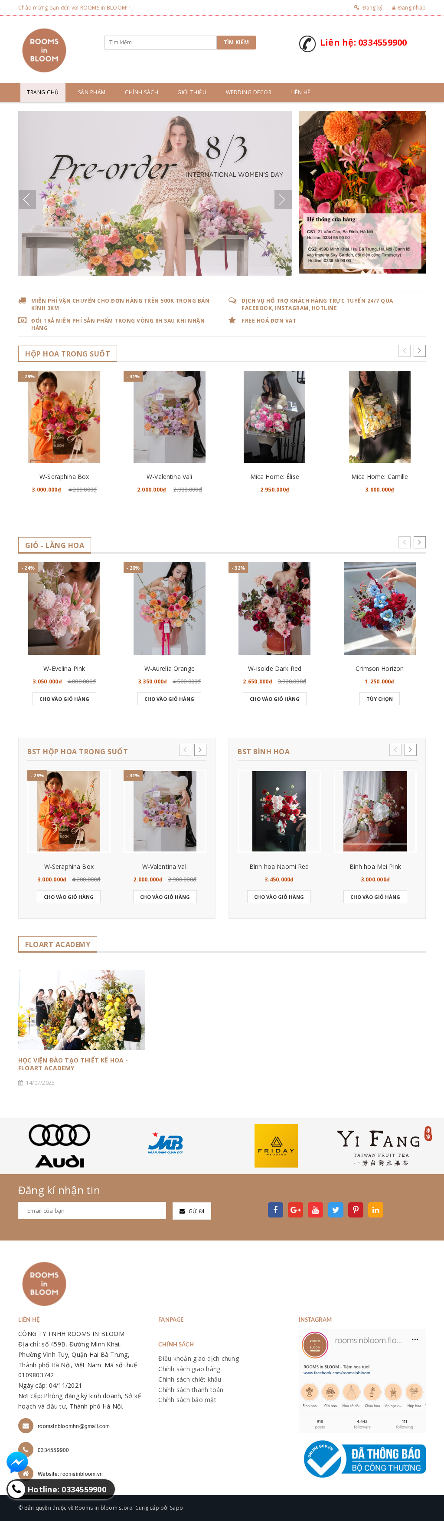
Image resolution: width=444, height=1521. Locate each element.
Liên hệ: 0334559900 (363, 42)
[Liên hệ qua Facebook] (17, 1462)
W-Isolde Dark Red (274, 668)
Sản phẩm (92, 92)
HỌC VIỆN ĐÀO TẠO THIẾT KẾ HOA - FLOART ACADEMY (73, 1064)
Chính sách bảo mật (187, 1400)
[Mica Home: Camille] (380, 417)
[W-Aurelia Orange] (170, 608)
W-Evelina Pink (64, 668)
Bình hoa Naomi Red (279, 866)
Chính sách (141, 92)
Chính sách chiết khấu (189, 1379)
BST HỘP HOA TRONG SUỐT (77, 752)
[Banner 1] (362, 191)
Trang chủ (43, 92)
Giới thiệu (191, 92)
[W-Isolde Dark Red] (275, 608)
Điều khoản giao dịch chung (198, 1358)
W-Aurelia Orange (169, 668)
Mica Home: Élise (274, 476)
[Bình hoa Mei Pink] (375, 811)
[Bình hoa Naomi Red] (279, 811)
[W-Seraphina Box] (64, 417)
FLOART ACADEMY (57, 944)
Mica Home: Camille (379, 476)
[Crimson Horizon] (380, 608)
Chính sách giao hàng (189, 1369)
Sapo (176, 1507)
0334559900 (53, 1449)
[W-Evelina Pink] (64, 608)
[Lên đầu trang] (428, 1495)
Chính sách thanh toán (190, 1390)
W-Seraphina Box (64, 476)
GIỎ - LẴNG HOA (54, 545)
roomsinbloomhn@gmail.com (74, 1425)
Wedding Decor (249, 92)
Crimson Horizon (380, 668)
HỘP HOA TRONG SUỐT (67, 354)
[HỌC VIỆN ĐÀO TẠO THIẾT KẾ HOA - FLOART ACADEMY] (81, 1009)
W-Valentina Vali (169, 476)
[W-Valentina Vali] (170, 417)
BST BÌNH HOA (264, 752)
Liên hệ (301, 92)
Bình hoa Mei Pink (375, 866)
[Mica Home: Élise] (275, 417)
